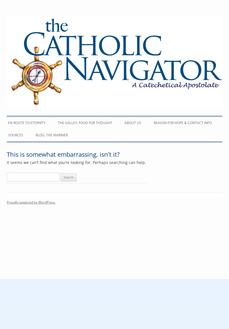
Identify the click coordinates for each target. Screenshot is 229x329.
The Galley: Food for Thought (85, 122)
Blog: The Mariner (51, 135)
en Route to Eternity (27, 122)
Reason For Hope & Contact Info (183, 122)
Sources (15, 135)
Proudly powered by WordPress (31, 202)
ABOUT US (133, 122)
